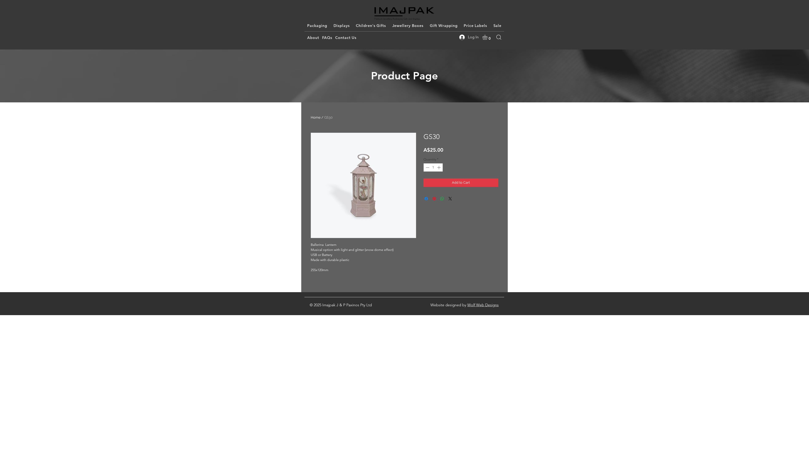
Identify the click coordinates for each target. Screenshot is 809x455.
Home (315, 117)
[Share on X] (450, 198)
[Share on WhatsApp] (442, 198)
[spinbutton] (433, 167)
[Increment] (439, 167)
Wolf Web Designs (483, 305)
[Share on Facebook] (426, 198)
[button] (487, 37)
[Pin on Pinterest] (434, 198)
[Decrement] (427, 167)
